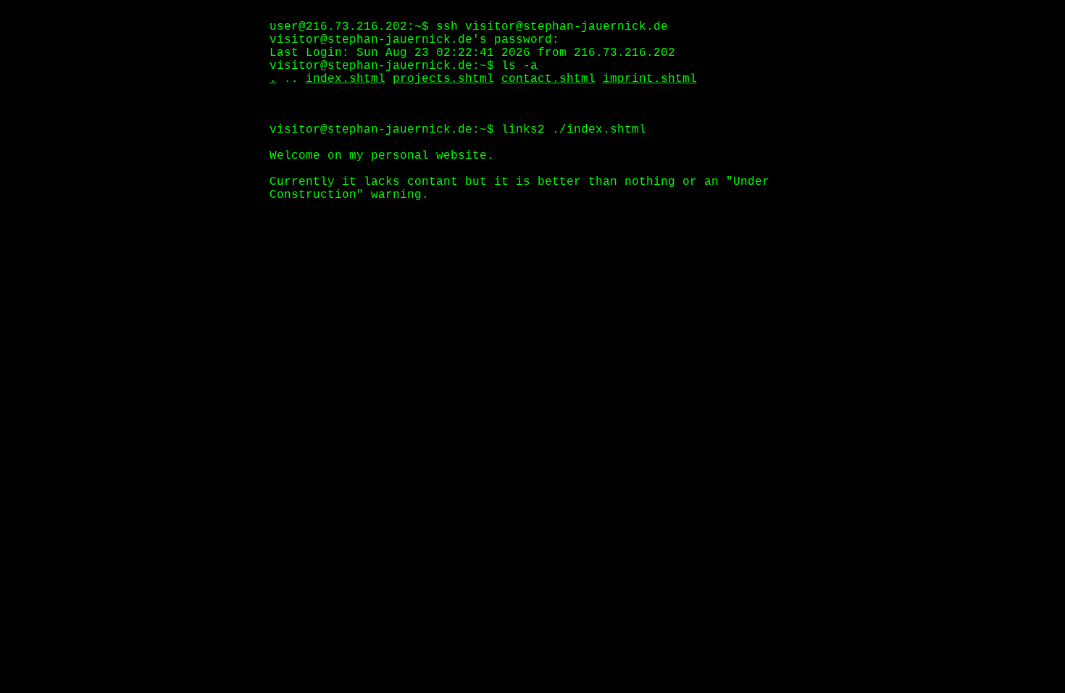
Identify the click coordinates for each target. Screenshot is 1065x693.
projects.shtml (443, 79)
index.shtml (345, 79)
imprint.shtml (650, 79)
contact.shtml (548, 79)
